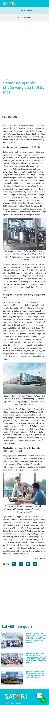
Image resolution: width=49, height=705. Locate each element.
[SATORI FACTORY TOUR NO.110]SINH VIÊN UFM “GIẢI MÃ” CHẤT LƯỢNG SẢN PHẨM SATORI (35, 674)
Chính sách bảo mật (13, 703)
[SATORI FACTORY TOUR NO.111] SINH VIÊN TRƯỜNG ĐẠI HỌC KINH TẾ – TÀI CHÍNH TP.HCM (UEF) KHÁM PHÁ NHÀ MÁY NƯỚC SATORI (36, 658)
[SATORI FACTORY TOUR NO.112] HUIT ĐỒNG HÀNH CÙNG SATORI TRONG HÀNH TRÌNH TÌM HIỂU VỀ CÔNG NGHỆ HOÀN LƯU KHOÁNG (36, 637)
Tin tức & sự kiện (24, 10)
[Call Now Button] (43, 700)
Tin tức (6, 79)
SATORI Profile (24, 17)
